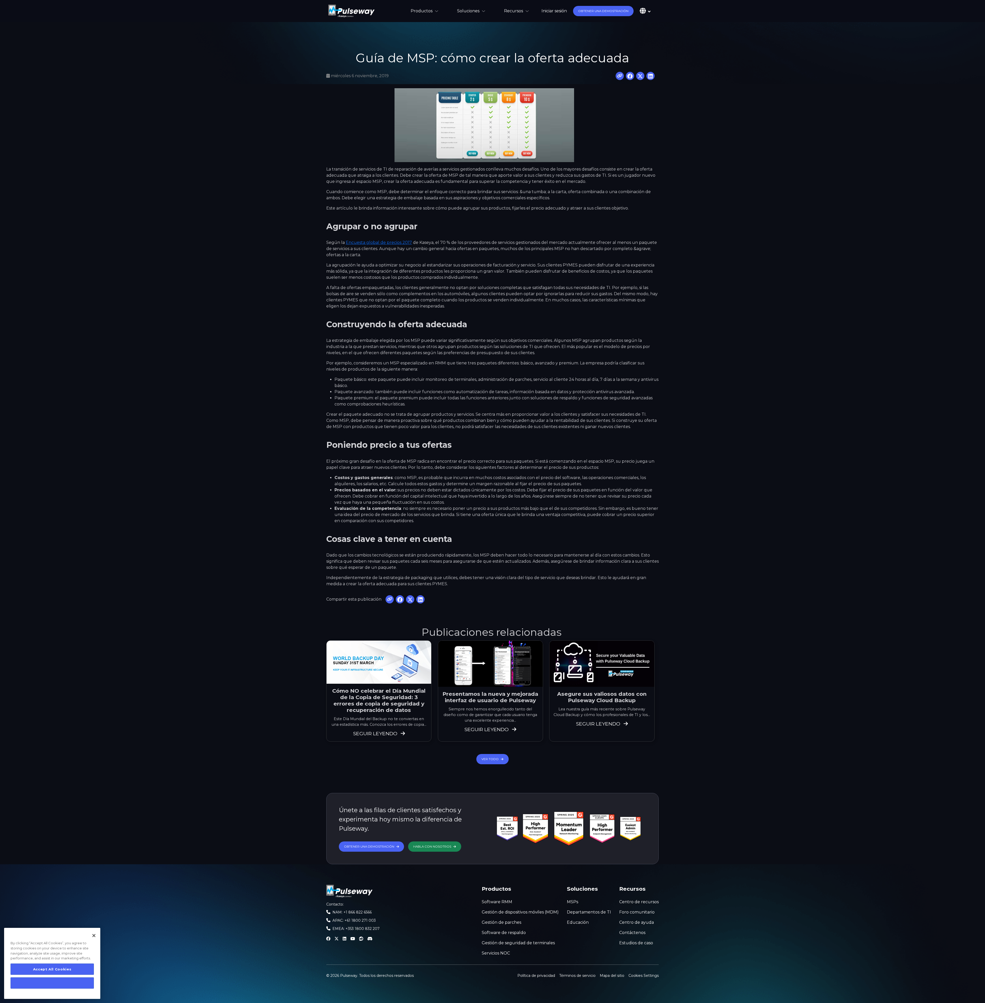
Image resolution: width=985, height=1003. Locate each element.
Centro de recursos (639, 901)
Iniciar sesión (554, 10)
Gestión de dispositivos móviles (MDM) (520, 912)
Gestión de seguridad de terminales (518, 942)
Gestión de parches (501, 922)
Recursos (513, 10)
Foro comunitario (637, 912)
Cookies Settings (643, 975)
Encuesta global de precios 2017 (379, 242)
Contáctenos (632, 932)
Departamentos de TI (589, 912)
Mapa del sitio (612, 975)
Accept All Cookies (52, 969)
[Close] (94, 935)
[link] (351, 11)
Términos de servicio (577, 975)
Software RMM (497, 901)
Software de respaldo (504, 932)
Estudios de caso (636, 942)
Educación (578, 922)
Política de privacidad (536, 975)
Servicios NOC (496, 953)
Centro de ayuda (636, 922)
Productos (421, 10)
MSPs (572, 901)
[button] (603, 11)
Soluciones (468, 10)
